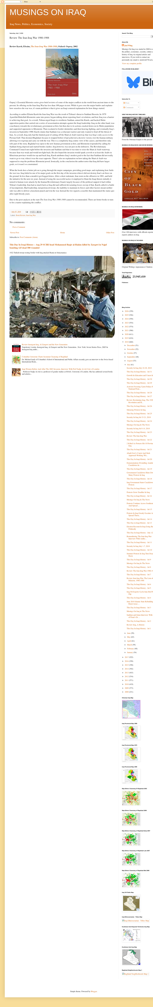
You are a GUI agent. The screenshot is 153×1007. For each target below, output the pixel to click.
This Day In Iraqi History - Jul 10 (139, 550)
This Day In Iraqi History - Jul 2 (139, 621)
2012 (127, 676)
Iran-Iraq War (31, 215)
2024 (127, 318)
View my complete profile (132, 63)
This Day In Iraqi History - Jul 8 (139, 567)
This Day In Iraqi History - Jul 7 (139, 574)
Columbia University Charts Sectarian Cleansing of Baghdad (45, 356)
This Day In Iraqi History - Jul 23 (139, 432)
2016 (127, 661)
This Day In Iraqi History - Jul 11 (139, 542)
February (130, 648)
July (129, 364)
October (130, 353)
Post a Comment (19, 227)
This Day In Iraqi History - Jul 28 (139, 392)
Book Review (20, 215)
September (131, 356)
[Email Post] (26, 212)
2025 (127, 315)
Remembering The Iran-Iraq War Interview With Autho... (139, 537)
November (131, 349)
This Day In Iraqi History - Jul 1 (139, 628)
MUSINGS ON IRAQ (48, 12)
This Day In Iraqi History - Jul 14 (139, 519)
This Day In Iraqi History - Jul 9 (139, 559)
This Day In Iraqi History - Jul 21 (139, 449)
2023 (127, 322)
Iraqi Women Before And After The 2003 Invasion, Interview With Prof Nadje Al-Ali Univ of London (60, 369)
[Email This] (31, 212)
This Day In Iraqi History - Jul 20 (139, 459)
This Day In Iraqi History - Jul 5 (139, 588)
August (130, 360)
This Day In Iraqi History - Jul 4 (139, 597)
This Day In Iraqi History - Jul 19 (139, 469)
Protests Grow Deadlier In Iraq (138, 492)
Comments (129, 107)
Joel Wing (128, 45)
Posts (127, 103)
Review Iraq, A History (136, 624)
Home (62, 232)
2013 (127, 672)
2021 (127, 330)
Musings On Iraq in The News (138, 611)
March (129, 644)
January (130, 652)
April (129, 641)
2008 (127, 692)
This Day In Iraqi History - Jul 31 (139, 371)
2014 (127, 668)
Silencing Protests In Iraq (136, 409)
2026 (127, 311)
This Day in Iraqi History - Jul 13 (139, 523)
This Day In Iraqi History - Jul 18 (139, 478)
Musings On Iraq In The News (138, 424)
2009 (127, 688)
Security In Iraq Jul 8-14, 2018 (138, 428)
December (131, 345)
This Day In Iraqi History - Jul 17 (139, 488)
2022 (127, 326)
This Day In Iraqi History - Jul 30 (139, 379)
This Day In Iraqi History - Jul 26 (139, 406)
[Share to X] (35, 212)
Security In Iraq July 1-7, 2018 (138, 546)
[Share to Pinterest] (40, 212)
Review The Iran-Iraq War (137, 436)
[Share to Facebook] (38, 212)
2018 (127, 342)
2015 (127, 665)
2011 (127, 680)
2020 (127, 334)
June (129, 633)
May (129, 637)
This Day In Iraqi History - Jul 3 (139, 607)
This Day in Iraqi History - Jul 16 (139, 496)
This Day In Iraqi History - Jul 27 (139, 396)
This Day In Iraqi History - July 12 (140, 532)
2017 (127, 657)
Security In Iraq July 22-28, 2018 (139, 368)
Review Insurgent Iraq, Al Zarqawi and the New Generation (44, 344)
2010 (127, 684)
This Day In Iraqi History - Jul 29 (139, 383)
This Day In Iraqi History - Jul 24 (139, 421)
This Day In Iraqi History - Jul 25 (139, 413)
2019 (127, 338)
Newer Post (14, 232)
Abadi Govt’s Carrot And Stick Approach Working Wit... (138, 454)
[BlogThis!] (33, 212)
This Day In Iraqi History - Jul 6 (139, 584)
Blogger (94, 991)
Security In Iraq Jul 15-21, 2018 (139, 417)
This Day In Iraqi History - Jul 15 (139, 509)
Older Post (110, 232)
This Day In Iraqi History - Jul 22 (139, 439)
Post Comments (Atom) (29, 237)
